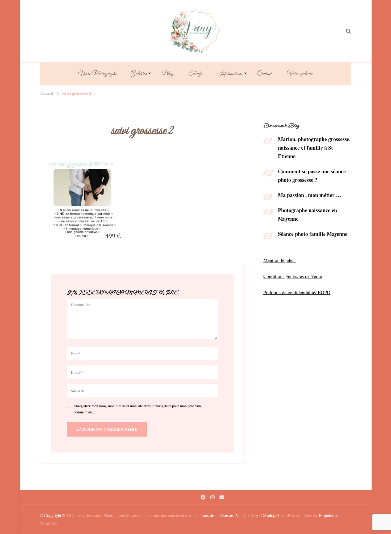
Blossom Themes (302, 515)
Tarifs (195, 73)
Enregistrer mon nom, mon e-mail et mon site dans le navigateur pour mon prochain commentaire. (137, 408)
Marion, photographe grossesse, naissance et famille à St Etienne (314, 147)
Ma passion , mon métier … (309, 195)
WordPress (49, 523)
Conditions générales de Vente (292, 276)
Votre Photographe (97, 73)
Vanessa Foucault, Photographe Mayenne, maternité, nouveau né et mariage (135, 515)
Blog (168, 73)
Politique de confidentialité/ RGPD (296, 292)
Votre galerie (300, 73)
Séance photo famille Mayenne (312, 234)
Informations (230, 73)
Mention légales (279, 260)
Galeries (139, 73)
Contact (264, 73)
